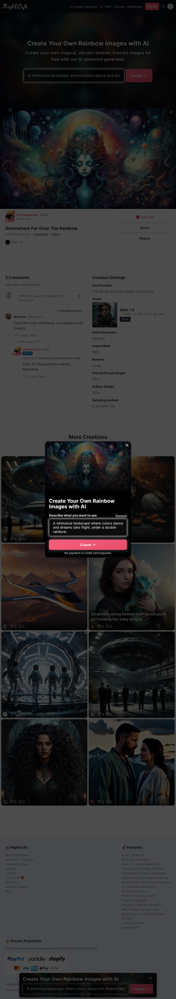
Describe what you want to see (73, 515)
